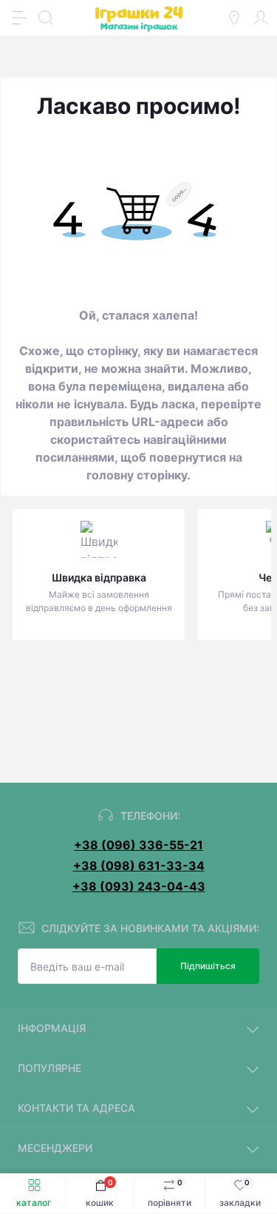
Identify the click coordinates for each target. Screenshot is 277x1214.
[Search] (45, 17)
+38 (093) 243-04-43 (138, 886)
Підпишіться (208, 965)
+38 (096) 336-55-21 (138, 844)
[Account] (260, 17)
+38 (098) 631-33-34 (139, 865)
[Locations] (234, 17)
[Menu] (19, 17)
